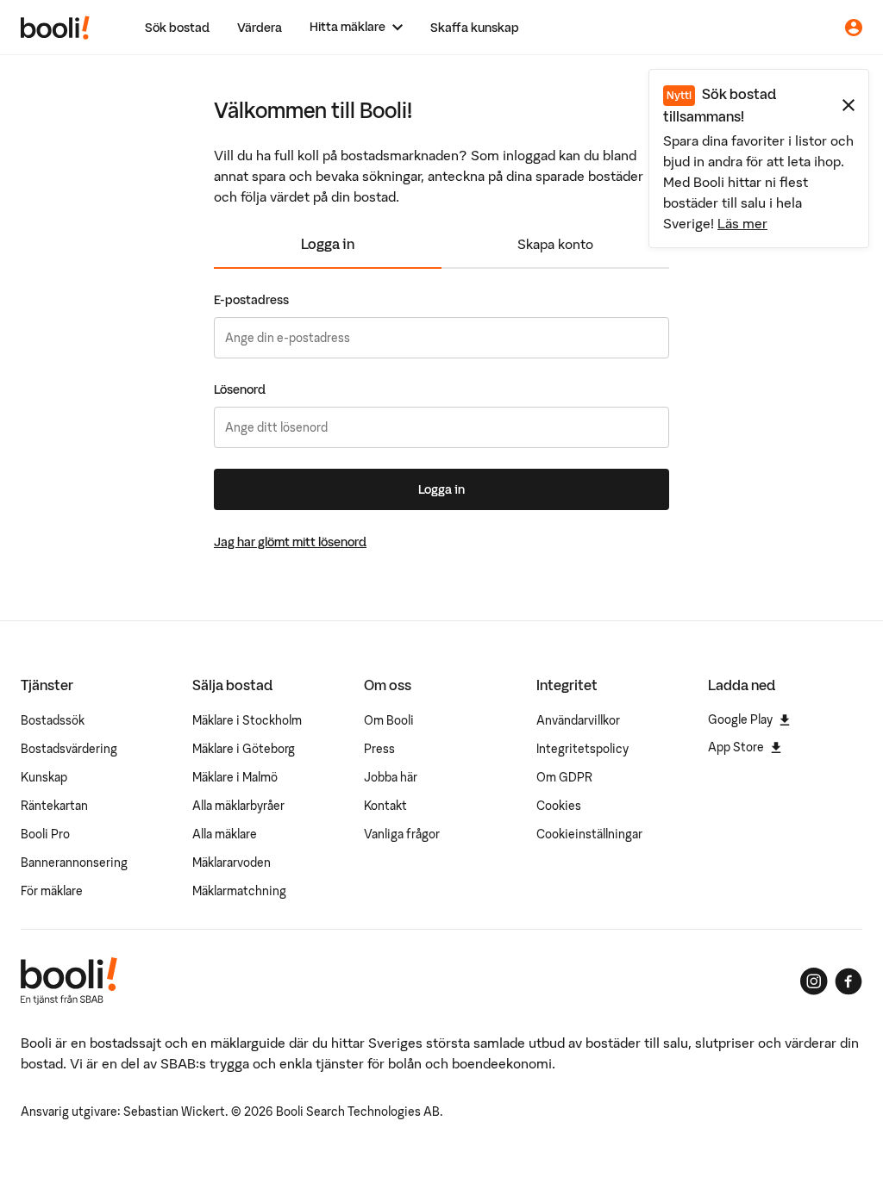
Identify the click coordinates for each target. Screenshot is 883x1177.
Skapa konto (555, 243)
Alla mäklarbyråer (238, 805)
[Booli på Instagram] (814, 981)
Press (379, 749)
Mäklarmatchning (239, 891)
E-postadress (251, 300)
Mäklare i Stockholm (247, 720)
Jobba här (390, 777)
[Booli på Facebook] (848, 981)
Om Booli (389, 720)
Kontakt (385, 805)
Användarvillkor (578, 720)
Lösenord (240, 389)
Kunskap (44, 777)
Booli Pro (45, 834)
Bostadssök (53, 720)
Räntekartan (54, 805)
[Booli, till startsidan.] (55, 28)
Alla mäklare (224, 834)
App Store (736, 747)
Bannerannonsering (74, 862)
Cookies (558, 805)
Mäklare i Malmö (235, 777)
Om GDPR (564, 777)
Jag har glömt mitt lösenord (290, 542)
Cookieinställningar (589, 834)
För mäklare (52, 891)
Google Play (740, 719)
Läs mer (742, 223)
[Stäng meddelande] (848, 105)
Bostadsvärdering (69, 749)
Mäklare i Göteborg (243, 749)
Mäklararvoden (231, 862)
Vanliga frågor (402, 834)
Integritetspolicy (582, 749)
